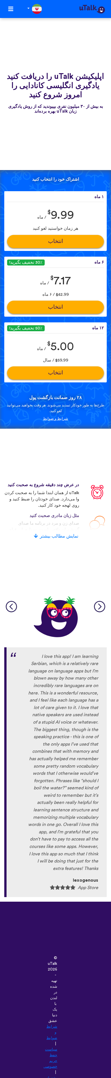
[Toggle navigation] (11, 9)
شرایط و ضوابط (55, 419)
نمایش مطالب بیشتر (59, 536)
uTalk (52, 964)
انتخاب (55, 241)
